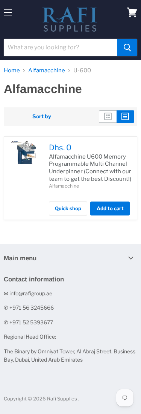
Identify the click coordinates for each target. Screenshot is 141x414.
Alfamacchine (46, 70)
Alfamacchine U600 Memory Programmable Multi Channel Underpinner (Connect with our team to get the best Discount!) (90, 167)
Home (12, 70)
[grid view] (108, 116)
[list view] (125, 116)
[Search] (127, 47)
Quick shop (68, 208)
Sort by (41, 116)
